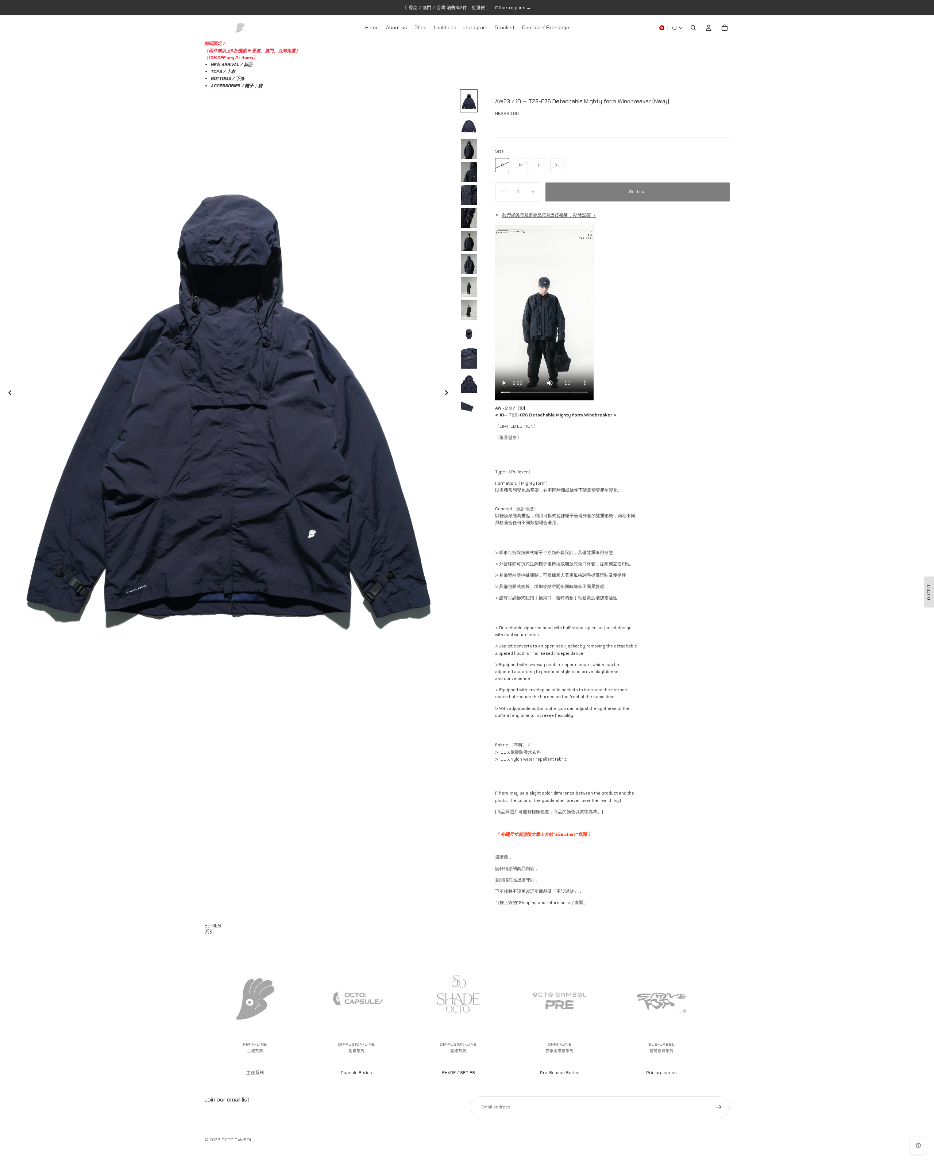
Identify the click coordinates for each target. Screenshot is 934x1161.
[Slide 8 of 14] (469, 264)
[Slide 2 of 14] (469, 125)
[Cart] (725, 28)
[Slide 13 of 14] (469, 382)
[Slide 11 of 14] (469, 333)
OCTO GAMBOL (236, 1140)
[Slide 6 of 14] (469, 218)
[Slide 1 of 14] (469, 101)
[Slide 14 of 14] (469, 406)
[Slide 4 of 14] (469, 172)
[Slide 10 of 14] (469, 310)
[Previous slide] (8, 394)
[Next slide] (449, 394)
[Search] (693, 28)
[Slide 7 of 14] (469, 241)
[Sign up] (718, 1107)
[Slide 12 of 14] (469, 358)
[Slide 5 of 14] (469, 195)
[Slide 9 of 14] (469, 287)
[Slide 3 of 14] (469, 149)
